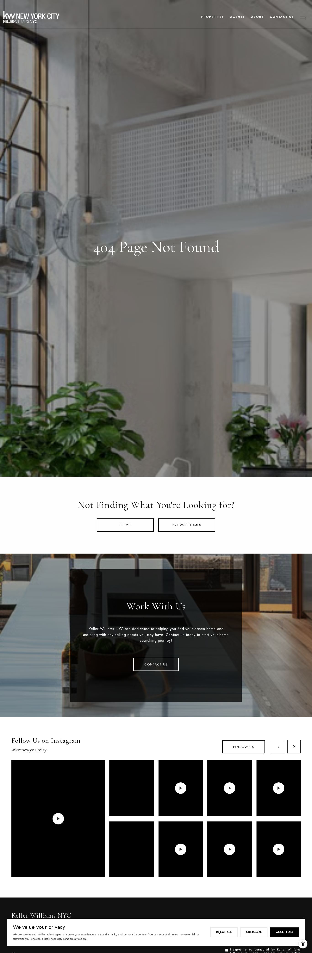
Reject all (224, 932)
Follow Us (243, 746)
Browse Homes (186, 525)
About (257, 17)
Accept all (284, 932)
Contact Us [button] (156, 664)
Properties (212, 17)
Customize (254, 932)
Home (125, 525)
